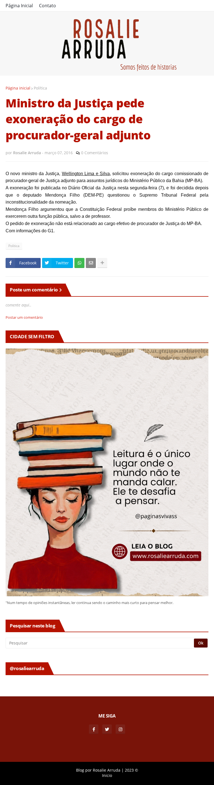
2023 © (131, 770)
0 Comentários (94, 152)
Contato (47, 6)
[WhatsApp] (79, 263)
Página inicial (18, 88)
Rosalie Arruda (106, 770)
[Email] (91, 263)
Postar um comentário (24, 317)
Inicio (107, 775)
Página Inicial (19, 6)
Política (40, 88)
